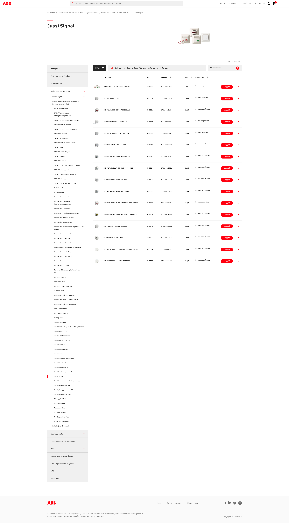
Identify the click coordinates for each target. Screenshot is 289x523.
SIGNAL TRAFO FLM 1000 (113, 98)
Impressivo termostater (63, 197)
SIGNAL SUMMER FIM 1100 (113, 238)
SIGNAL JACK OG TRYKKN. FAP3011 (116, 331)
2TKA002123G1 (166, 191)
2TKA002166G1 (166, 423)
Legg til (227, 87)
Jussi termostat (60, 322)
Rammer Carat (59, 282)
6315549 (150, 145)
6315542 (150, 331)
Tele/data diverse (60, 408)
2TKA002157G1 (166, 87)
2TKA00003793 (166, 249)
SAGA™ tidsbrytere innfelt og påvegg (68, 165)
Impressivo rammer (61, 265)
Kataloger (246, 3)
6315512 (150, 156)
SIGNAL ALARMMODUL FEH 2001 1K (117, 110)
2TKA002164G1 (166, 412)
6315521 (150, 110)
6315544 (150, 342)
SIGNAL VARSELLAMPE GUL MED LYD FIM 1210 (120, 214)
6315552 (150, 412)
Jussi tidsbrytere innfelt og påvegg (67, 381)
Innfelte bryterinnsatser (63, 222)
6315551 (150, 307)
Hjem (222, 3)
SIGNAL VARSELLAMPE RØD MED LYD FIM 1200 (121, 203)
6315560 (150, 87)
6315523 (150, 296)
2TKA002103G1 (166, 331)
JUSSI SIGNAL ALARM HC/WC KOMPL (117, 87)
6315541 (150, 365)
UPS (52, 471)
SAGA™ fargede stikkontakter (65, 183)
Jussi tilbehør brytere (62, 340)
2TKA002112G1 (166, 110)
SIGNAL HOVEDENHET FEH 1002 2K (116, 284)
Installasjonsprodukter (67, 13)
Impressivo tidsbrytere (62, 256)
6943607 (150, 354)
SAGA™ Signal (59, 156)
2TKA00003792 (166, 296)
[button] (238, 86)
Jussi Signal (58, 376)
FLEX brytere (59, 192)
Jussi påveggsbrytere (62, 385)
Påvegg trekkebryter (62, 399)
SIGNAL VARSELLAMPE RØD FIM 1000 (117, 180)
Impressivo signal (60, 261)
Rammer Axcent (60, 277)
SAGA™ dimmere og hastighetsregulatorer (62, 114)
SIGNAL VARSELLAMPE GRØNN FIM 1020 (118, 168)
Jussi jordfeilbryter (61, 367)
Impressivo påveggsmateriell (65, 304)
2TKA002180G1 (166, 319)
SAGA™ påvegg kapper (62, 179)
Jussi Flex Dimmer (61, 331)
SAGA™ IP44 (58, 147)
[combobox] (126, 3)
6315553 (150, 423)
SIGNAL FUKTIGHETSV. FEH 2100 (115, 400)
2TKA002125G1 (166, 168)
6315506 (150, 191)
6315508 (150, 133)
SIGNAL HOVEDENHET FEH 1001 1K (116, 273)
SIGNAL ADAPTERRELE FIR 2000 (115, 226)
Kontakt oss (260, 3)
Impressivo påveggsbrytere (64, 295)
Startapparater (57, 434)
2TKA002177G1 (166, 354)
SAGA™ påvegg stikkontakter (65, 174)
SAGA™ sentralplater (62, 138)
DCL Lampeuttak (60, 309)
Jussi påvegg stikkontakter (64, 390)
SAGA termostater (61, 108)
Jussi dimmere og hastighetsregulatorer (69, 327)
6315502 (150, 180)
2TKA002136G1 (166, 145)
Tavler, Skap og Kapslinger (62, 456)
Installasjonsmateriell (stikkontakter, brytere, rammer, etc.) (105, 13)
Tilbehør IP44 (59, 291)
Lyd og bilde (58, 318)
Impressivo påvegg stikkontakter (66, 300)
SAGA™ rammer (60, 161)
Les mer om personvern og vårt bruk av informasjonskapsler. (79, 516)
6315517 (149, 319)
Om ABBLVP (234, 3)
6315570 (150, 389)
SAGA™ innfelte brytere (63, 125)
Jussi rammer (59, 354)
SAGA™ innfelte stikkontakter (65, 143)
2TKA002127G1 (166, 156)
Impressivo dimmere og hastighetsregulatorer (63, 203)
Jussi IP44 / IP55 (60, 363)
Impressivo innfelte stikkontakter (66, 243)
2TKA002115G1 (166, 400)
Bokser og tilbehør (59, 97)
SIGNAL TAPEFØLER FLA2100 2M (115, 412)
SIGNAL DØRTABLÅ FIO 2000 (114, 377)
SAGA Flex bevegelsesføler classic (66, 120)
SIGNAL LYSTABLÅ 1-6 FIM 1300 (115, 145)
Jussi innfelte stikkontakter (64, 358)
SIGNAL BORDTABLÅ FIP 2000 (114, 365)
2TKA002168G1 (166, 98)
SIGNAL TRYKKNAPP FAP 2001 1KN (116, 133)
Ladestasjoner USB (61, 313)
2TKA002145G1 (166, 365)
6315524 (150, 249)
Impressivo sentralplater (63, 234)
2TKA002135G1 (166, 214)
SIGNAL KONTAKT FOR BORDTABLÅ (116, 354)
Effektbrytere (56, 84)
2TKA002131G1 (166, 203)
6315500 (150, 238)
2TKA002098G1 (166, 122)
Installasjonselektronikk (61, 426)
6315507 (150, 214)
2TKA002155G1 (166, 226)
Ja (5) (187, 87)
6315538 (150, 400)
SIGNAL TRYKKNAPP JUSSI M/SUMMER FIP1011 (121, 249)
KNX (52, 449)
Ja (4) (187, 98)
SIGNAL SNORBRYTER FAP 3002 (115, 122)
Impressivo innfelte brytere (64, 218)
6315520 (150, 377)
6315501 (150, 98)
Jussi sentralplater (61, 349)
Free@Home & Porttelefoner (63, 441)
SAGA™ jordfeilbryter (62, 152)
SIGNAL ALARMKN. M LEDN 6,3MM (116, 342)
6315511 (149, 168)
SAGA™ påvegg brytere (63, 170)
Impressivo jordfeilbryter (63, 252)
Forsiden (51, 13)
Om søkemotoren (174, 503)
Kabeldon (55, 479)
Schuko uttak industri (62, 421)
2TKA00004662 (166, 307)
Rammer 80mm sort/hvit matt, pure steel (67, 271)
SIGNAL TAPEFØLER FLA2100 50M (116, 423)
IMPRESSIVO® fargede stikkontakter (67, 247)
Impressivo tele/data (62, 238)
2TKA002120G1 (166, 180)
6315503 (150, 203)
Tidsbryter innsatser (61, 417)
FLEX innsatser (59, 188)
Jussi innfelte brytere (62, 336)
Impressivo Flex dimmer (63, 209)
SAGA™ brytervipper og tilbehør (66, 129)
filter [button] (97, 68)
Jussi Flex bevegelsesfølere (64, 372)
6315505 (150, 284)
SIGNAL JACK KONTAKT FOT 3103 (116, 319)
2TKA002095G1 (166, 133)
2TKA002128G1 (166, 238)
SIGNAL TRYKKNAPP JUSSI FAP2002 (117, 261)
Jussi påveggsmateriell (62, 394)
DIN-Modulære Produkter (61, 76)
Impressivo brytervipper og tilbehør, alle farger (69, 228)
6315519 (150, 122)
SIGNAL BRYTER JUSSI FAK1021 (115, 296)
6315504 (150, 273)
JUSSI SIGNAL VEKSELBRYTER (114, 307)
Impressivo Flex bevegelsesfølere (66, 213)
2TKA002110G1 (166, 284)
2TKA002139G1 (166, 377)
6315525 (150, 261)
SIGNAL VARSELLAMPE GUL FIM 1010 (117, 191)
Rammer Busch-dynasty (63, 286)
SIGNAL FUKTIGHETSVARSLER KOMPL (117, 389)
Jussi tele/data (59, 345)
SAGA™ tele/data (60, 134)
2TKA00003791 (166, 261)
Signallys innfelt (60, 403)
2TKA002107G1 (166, 273)
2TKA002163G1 (166, 389)
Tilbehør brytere (60, 412)
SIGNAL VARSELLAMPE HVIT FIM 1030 (117, 156)
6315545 (150, 226)
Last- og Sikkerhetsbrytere (62, 464)
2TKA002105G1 (166, 342)
